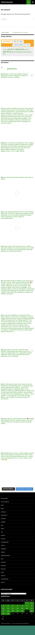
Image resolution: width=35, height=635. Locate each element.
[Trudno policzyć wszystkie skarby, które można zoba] (17, 124)
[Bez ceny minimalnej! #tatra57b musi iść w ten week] (17, 228)
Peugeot (3, 562)
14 (22, 608)
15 (27, 608)
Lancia (3, 545)
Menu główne (33, 2)
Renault (3, 569)
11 (8, 608)
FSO (2, 532)
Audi (2, 505)
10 (3, 608)
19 (12, 611)
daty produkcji (7, 41)
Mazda (3, 552)
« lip (2, 619)
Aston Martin (5, 501)
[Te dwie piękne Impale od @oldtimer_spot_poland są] (17, 297)
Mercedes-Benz (5, 555)
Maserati (3, 548)
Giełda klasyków (7, 2)
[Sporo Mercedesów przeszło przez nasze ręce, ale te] (17, 400)
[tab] (7, 41)
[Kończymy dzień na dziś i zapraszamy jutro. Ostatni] (17, 262)
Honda (3, 535)
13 (17, 608)
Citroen (3, 518)
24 (3, 613)
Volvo (3, 582)
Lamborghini (4, 542)
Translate (25, 32)
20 (17, 611)
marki (20, 41)
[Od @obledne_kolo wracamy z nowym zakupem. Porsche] (17, 469)
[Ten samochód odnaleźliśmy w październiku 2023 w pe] (17, 331)
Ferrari (3, 522)
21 (22, 611)
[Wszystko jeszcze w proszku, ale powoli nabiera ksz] (17, 365)
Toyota (3, 575)
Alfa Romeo (4, 498)
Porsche (3, 565)
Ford (2, 528)
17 (3, 611)
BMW (2, 508)
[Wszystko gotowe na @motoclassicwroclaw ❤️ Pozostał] (17, 434)
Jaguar (3, 538)
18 (8, 611)
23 (31, 611)
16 (31, 608)
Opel (2, 558)
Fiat (2, 525)
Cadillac (3, 511)
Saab (2, 572)
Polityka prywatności (6, 623)
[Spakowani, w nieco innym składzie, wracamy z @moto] (17, 90)
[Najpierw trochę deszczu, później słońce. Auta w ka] (17, 159)
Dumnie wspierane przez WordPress (20, 623)
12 (12, 608)
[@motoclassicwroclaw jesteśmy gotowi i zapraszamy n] (17, 193)
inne (27, 45)
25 (8, 613)
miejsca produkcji (19, 45)
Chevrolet (4, 515)
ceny (15, 41)
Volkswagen (4, 579)
